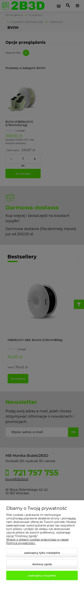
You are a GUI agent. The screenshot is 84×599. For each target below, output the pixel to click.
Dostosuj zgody (42, 564)
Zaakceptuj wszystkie (42, 575)
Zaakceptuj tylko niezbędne (42, 552)
